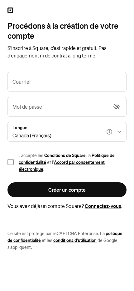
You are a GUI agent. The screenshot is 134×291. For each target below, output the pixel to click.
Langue (19, 127)
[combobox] (67, 132)
